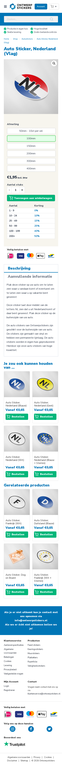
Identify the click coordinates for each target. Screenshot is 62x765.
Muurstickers (34, 653)
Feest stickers (34, 645)
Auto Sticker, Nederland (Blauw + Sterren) (44, 460)
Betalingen (9, 657)
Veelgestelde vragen (13, 673)
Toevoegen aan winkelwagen (33, 198)
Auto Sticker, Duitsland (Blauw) (44, 522)
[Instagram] (12, 729)
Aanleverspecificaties (14, 645)
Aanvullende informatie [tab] (30, 276)
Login (6, 686)
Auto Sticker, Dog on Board (16, 576)
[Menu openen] (6, 6)
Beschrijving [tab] (19, 268)
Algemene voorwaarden (10, 651)
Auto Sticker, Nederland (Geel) (43, 404)
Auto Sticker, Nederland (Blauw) (16, 404)
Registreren (9, 690)
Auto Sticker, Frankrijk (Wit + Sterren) (42, 578)
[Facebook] (31, 729)
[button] (54, 63)
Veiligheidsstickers (36, 665)
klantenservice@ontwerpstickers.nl (44, 693)
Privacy (37, 757)
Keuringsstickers (35, 649)
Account (41, 6)
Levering (8, 665)
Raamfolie (32, 661)
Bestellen (18, 416)
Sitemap (24, 760)
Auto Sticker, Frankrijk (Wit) (14, 522)
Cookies (7, 661)
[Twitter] (49, 729)
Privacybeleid (10, 669)
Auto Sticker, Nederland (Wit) (15, 459)
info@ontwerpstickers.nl (31, 620)
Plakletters (33, 657)
